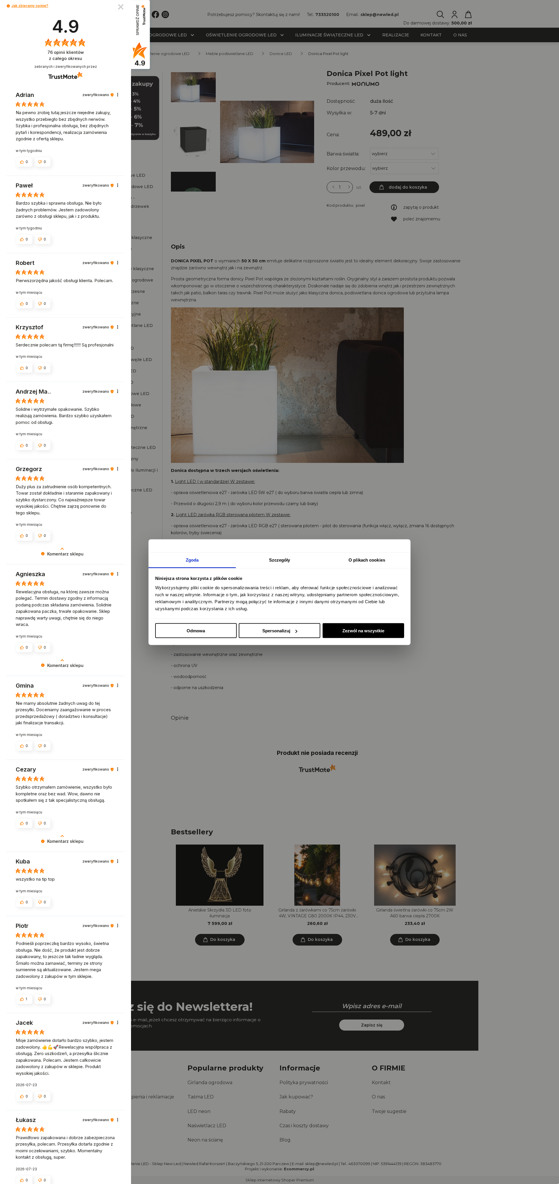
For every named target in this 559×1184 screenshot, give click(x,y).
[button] (8, 6)
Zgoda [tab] (192, 559)
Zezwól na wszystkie (363, 630)
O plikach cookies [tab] (367, 559)
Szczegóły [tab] (279, 559)
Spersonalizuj (276, 630)
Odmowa (196, 630)
